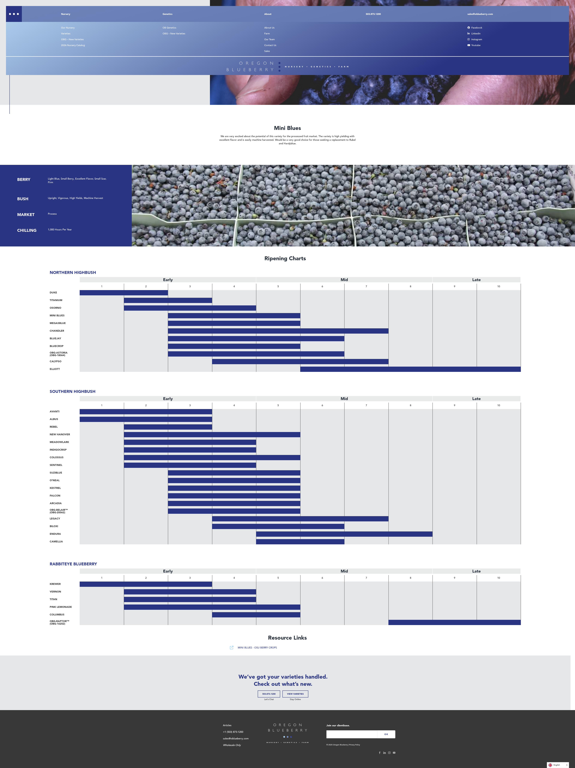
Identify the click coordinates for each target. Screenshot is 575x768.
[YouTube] (394, 753)
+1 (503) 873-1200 (233, 732)
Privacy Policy (354, 744)
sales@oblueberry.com (236, 738)
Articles (227, 725)
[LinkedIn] (384, 753)
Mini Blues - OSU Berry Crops (257, 647)
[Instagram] (389, 753)
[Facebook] (380, 753)
